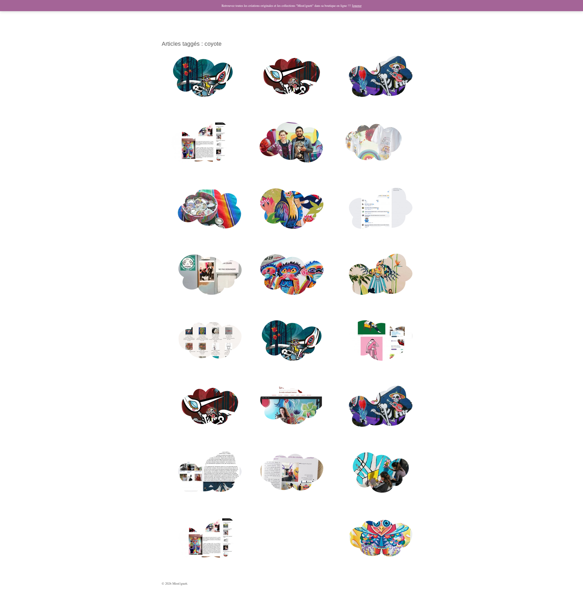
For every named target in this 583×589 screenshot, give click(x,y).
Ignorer (357, 5)
